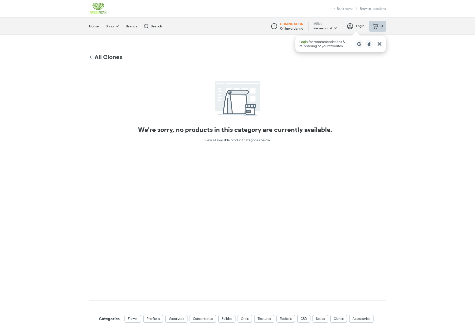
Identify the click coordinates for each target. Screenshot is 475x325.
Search (156, 26)
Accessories (361, 318)
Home (94, 26)
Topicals (286, 318)
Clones (339, 318)
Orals (245, 318)
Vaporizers (176, 318)
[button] (340, 44)
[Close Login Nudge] (379, 43)
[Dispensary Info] (274, 26)
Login (360, 26)
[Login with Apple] (369, 44)
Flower (133, 318)
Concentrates (203, 318)
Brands (131, 26)
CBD (304, 318)
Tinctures (264, 318)
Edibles (227, 318)
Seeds (320, 318)
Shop (110, 26)
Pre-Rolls (153, 318)
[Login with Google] (359, 44)
